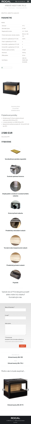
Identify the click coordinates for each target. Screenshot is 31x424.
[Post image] (15, 388)
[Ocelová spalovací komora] (15, 169)
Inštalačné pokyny (15, 110)
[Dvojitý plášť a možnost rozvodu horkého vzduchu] (15, 186)
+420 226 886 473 (21, 1)
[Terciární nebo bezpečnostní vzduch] (15, 240)
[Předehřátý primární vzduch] (15, 257)
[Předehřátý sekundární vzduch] (15, 223)
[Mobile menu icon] (28, 1)
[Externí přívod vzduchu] (15, 205)
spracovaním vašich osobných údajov (14, 341)
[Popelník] (15, 275)
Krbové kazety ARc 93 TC (16, 405)
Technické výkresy (15, 106)
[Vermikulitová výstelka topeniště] (15, 151)
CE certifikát (15, 108)
